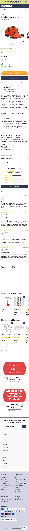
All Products (15, 320)
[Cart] (23, 6)
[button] (4, 48)
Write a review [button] (14, 186)
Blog (15, 477)
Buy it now (14, 78)
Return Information (7, 158)
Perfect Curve (16, 294)
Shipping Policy (5, 483)
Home (2, 14)
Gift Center (17, 487)
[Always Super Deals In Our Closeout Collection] (14, 368)
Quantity (4, 56)
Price (2, 50)
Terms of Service (5, 479)
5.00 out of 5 (18, 171)
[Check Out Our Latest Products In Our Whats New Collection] (14, 395)
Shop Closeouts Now (14, 384)
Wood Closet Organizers (20, 483)
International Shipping (6, 485)
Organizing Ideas (18, 485)
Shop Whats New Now (14, 410)
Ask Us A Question (6, 162)
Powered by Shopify (17, 528)
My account (4, 489)
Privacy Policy (4, 487)
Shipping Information (7, 155)
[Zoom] (23, 41)
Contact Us (4, 477)
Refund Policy (4, 481)
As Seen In (17, 489)
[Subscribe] (24, 426)
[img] (4, 196)
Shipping (3, 70)
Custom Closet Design (20, 479)
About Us (16, 481)
